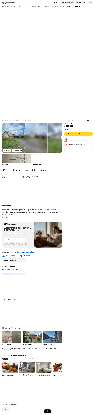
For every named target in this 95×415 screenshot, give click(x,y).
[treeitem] (6, 7)
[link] (90, 2)
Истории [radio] (26, 358)
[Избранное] (54, 2)
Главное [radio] (5, 358)
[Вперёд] (62, 137)
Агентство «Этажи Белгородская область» (79, 140)
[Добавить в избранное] (91, 120)
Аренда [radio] (45, 358)
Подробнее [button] (5, 217)
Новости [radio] (39, 358)
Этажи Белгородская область (23, 252)
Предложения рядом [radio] (9, 273)
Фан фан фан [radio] (13, 358)
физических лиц (22, 244)
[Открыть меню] (88, 120)
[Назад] (2, 158)
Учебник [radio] (32, 358)
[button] (57, 2)
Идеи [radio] (19, 358)
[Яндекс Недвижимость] (11, 2)
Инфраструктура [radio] (21, 273)
